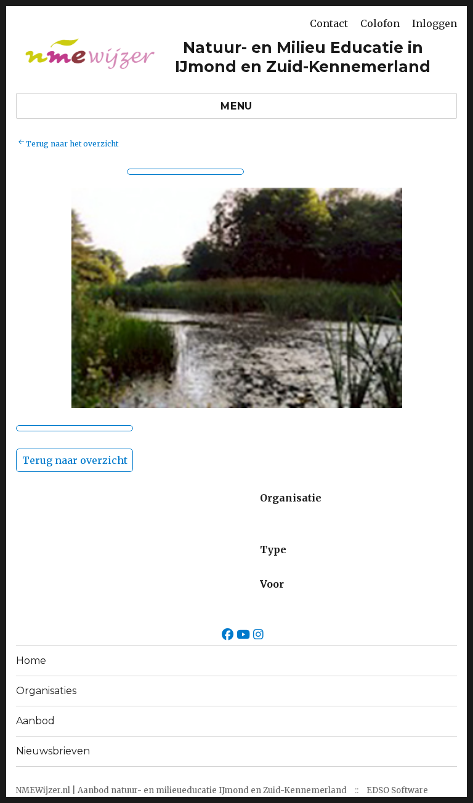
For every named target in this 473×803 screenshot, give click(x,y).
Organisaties (46, 691)
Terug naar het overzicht (72, 143)
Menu (236, 106)
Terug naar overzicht (74, 460)
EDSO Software (397, 790)
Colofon (380, 23)
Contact (329, 23)
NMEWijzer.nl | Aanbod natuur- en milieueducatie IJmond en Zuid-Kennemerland (181, 790)
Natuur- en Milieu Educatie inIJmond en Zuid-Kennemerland (303, 57)
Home (31, 660)
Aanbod (35, 721)
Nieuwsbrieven (53, 751)
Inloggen (434, 23)
